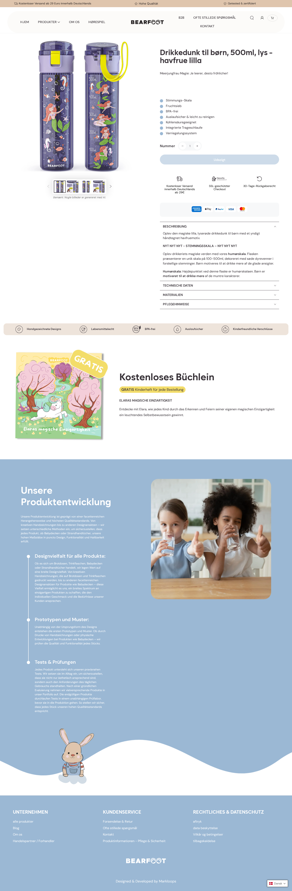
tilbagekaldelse (204, 841)
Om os (17, 834)
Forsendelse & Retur (118, 821)
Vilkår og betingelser (208, 834)
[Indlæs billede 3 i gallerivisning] (86, 187)
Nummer (167, 146)
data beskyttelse (205, 828)
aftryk (197, 821)
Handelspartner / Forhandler (33, 841)
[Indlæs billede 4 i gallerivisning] (99, 187)
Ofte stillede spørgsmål (120, 828)
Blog (16, 828)
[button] (252, 18)
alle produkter (23, 821)
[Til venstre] (48, 186)
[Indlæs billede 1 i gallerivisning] (60, 187)
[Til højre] (110, 186)
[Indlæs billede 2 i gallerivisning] (73, 187)
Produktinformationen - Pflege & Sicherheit (134, 841)
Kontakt (108, 834)
